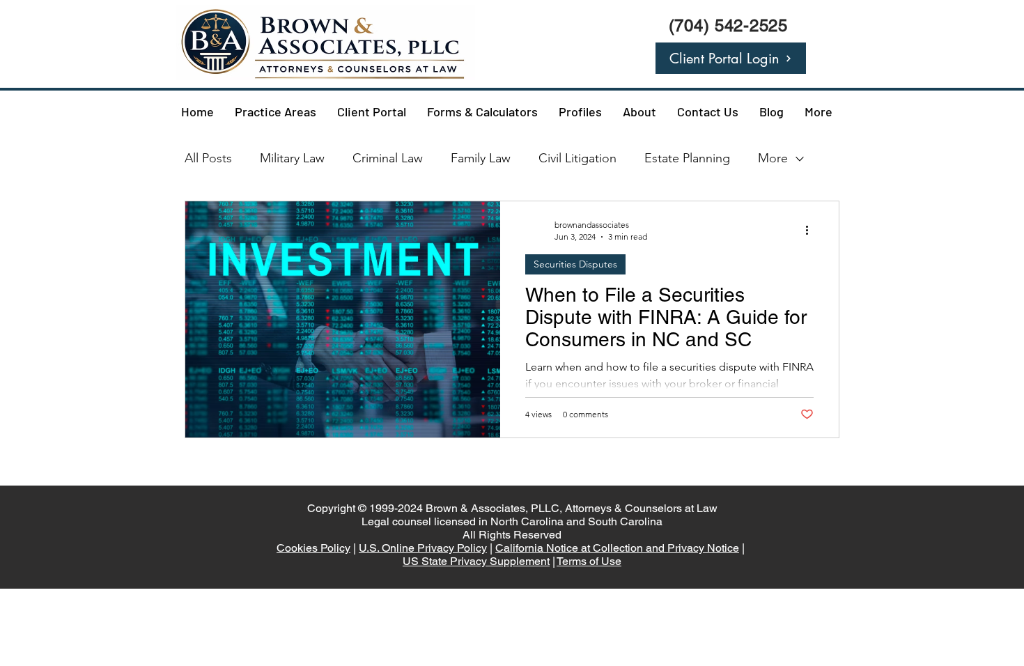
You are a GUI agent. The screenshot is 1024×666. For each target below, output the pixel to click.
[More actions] (811, 230)
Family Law (481, 158)
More (773, 158)
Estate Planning (687, 158)
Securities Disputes (575, 264)
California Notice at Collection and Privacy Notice (617, 548)
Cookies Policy (313, 548)
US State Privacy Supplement (476, 561)
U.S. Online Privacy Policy (423, 548)
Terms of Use (589, 561)
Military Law (292, 158)
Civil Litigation (577, 158)
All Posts (208, 158)
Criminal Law (387, 158)
